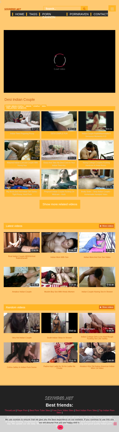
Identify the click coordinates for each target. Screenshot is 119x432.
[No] (115, 423)
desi (44, 106)
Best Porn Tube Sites (40, 410)
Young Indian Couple (14, 106)
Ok (60, 427)
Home (19, 14)
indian (28, 106)
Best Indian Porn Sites (86, 410)
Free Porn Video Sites (63, 410)
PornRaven (79, 14)
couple (36, 106)
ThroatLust (10, 410)
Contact (101, 14)
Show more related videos (60, 204)
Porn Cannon (48, 14)
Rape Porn (22, 410)
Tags (33, 14)
